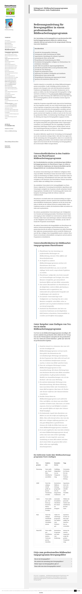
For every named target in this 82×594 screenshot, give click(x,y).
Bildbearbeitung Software (9, 46)
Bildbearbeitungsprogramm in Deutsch (11, 67)
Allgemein (42, 575)
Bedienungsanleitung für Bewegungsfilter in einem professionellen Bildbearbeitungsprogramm (50, 29)
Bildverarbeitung (8, 85)
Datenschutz (7, 147)
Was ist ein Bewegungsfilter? (42, 559)
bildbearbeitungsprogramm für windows (11, 65)
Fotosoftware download (8, 106)
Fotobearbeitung (8, 95)
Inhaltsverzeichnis (9, 128)
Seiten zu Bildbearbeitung (11, 131)
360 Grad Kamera (7, 40)
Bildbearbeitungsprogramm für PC (10, 64)
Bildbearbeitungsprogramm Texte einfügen (11, 77)
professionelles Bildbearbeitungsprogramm (11, 109)
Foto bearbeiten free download (10, 94)
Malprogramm (14, 106)
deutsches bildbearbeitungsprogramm (10, 87)
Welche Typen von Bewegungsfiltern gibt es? (46, 564)
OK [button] (75, 590)
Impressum (7, 145)
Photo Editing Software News (11, 141)
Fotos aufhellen (14, 103)
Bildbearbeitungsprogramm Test (10, 75)
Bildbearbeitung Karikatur (9, 44)
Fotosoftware (13, 105)
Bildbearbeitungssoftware (10, 81)
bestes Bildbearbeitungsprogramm (10, 41)
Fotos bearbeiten (7, 105)
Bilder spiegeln (7, 84)
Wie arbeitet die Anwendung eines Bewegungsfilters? (49, 561)
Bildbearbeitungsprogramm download (11, 54)
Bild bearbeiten (8, 43)
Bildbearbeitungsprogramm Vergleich (10, 78)
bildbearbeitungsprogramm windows (10, 80)
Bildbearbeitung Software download (10, 47)
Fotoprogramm (8, 103)
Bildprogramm (12, 84)
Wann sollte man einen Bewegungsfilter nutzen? (47, 566)
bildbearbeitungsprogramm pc (9, 71)
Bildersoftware (13, 83)
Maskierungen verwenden (9, 108)
